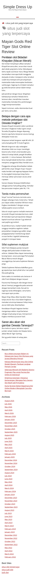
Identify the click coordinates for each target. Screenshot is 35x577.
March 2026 (9, 413)
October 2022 (10, 541)
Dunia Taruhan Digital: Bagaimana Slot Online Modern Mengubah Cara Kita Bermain (19, 388)
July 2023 (8, 513)
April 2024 (8, 485)
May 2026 (8, 407)
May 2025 (8, 444)
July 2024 (8, 476)
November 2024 (11, 463)
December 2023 (11, 498)
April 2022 (8, 551)
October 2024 (10, 466)
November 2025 (11, 426)
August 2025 (9, 435)
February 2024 (10, 491)
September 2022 (11, 544)
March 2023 (9, 526)
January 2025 (10, 457)
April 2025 (8, 447)
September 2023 (11, 507)
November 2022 (11, 538)
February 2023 (10, 529)
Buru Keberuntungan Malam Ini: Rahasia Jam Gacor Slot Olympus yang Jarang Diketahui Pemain (19, 356)
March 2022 (9, 554)
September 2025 (11, 432)
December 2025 (11, 423)
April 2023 (8, 522)
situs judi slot (7, 569)
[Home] (3, 23)
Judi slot (5, 572)
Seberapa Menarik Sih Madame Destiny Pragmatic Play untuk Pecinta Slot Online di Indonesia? (19, 372)
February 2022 (10, 557)
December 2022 (11, 535)
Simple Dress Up (17, 7)
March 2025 (9, 451)
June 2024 (8, 479)
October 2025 (10, 429)
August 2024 (9, 473)
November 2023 (11, 501)
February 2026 (10, 416)
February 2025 (10, 454)
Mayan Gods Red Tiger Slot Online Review (17, 46)
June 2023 (8, 516)
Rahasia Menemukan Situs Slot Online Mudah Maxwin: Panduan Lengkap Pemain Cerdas (19, 364)
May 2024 (8, 482)
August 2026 (9, 401)
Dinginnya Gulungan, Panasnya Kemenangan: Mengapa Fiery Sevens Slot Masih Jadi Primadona (19, 380)
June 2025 (8, 441)
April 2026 (8, 410)
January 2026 (10, 419)
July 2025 (8, 438)
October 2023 (10, 504)
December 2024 (11, 460)
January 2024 (10, 494)
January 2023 (10, 532)
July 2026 (8, 404)
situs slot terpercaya (10, 566)
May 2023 (8, 519)
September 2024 (11, 469)
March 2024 (9, 488)
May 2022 (8, 548)
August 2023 (9, 510)
